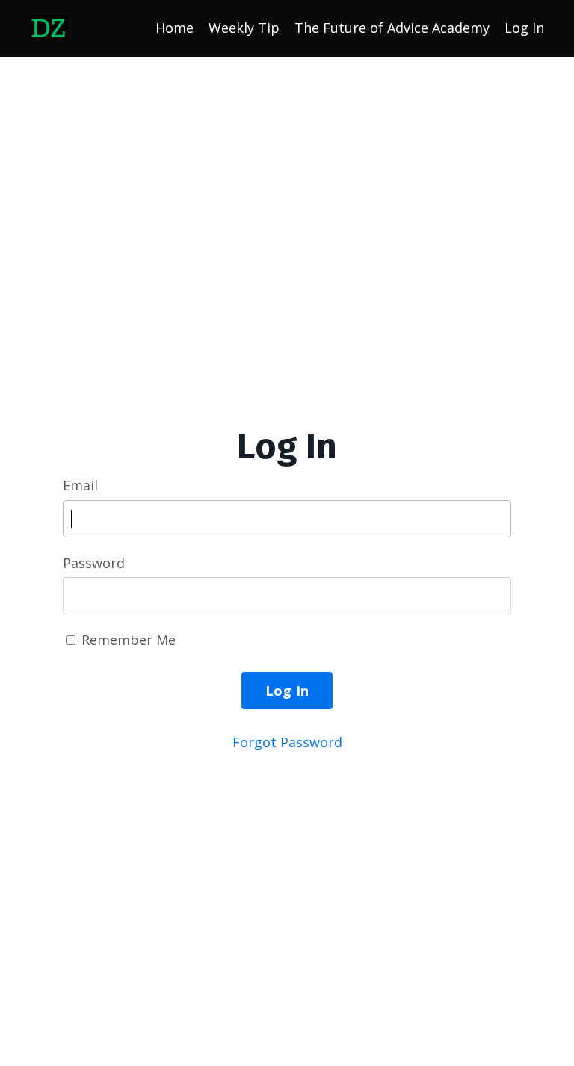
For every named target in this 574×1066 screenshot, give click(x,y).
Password (94, 563)
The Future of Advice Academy (392, 28)
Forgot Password (287, 742)
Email (80, 485)
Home (174, 28)
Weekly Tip (244, 28)
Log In (524, 28)
